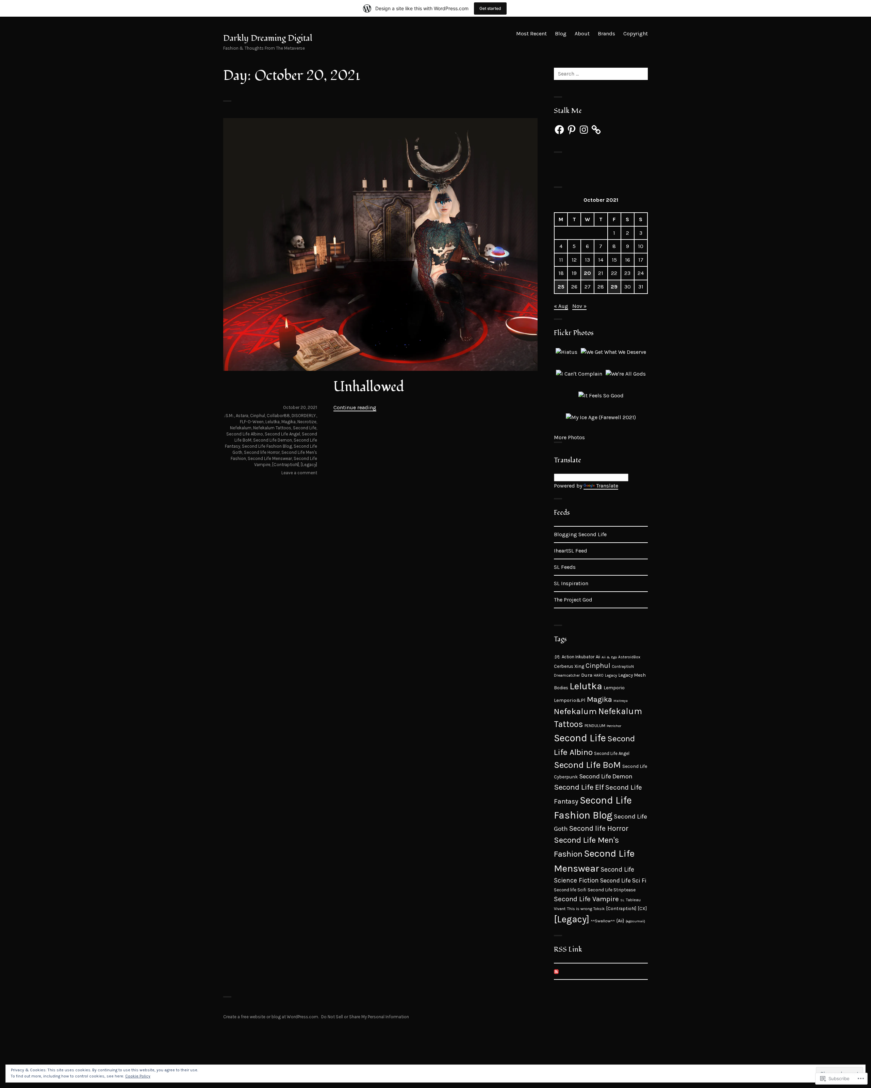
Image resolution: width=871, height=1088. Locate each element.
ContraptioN (623, 666)
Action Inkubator (578, 656)
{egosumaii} (635, 921)
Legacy (611, 675)
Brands (606, 33)
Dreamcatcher (567, 675)
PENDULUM (595, 725)
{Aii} (620, 920)
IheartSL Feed (570, 550)
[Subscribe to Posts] (556, 971)
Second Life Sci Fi (623, 880)
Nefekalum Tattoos (272, 427)
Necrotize (306, 421)
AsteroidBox (629, 657)
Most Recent (531, 33)
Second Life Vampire (586, 899)
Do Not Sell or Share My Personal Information (365, 1016)
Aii (598, 656)
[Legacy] (309, 464)
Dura (586, 675)
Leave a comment (299, 472)
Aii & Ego (609, 657)
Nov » (579, 306)
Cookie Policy (137, 1076)
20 (587, 273)
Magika (288, 421)
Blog (560, 33)
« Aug (561, 306)
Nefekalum (240, 427)
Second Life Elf (579, 787)
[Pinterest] (571, 129)
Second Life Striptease (612, 889)
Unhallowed (368, 387)
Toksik (599, 908)
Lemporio (614, 688)
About (582, 33)
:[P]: (557, 657)
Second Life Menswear (270, 458)
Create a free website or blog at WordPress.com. (271, 1016)
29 (614, 286)
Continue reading (354, 407)
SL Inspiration (571, 583)
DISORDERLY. (304, 415)
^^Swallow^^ (603, 921)
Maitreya (620, 700)
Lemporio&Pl (570, 700)
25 (561, 286)
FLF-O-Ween (252, 421)
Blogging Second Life (580, 534)
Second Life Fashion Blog (267, 446)
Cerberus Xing (569, 666)
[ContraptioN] (285, 464)
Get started (490, 8)
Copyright (635, 33)
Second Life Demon (272, 440)
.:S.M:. (229, 415)
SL (622, 900)
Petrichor (614, 726)
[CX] (642, 908)
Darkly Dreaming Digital (267, 38)
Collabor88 (278, 415)
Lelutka (272, 421)
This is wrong (579, 908)
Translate (607, 485)
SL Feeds (565, 567)
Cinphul (257, 415)
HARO (599, 675)
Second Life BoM (587, 765)
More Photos (569, 437)
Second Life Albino (244, 433)
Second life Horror (262, 452)
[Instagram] (583, 129)
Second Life (304, 427)
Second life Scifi (570, 889)
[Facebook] (559, 129)
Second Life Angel (282, 433)
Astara (242, 415)
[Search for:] (601, 73)
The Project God (573, 599)
